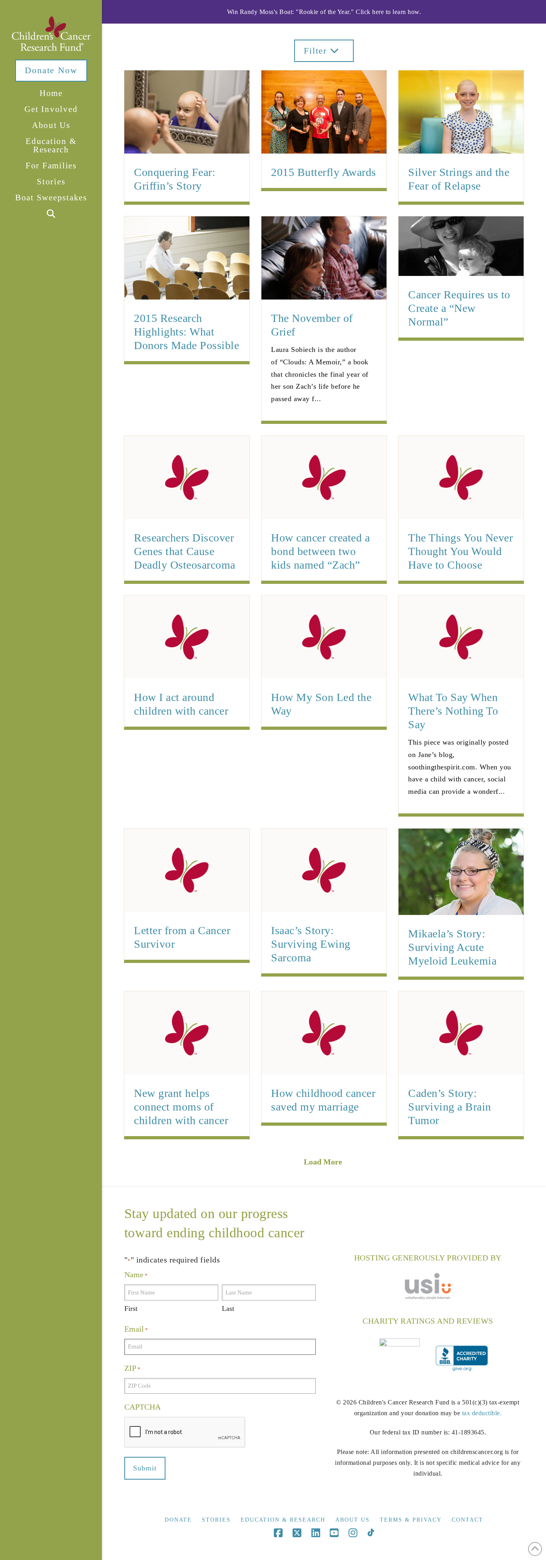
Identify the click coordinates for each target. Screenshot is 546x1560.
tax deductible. (482, 1413)
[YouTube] (334, 1533)
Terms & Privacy (411, 1520)
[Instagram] (353, 1533)
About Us (352, 1520)
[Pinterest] (370, 1533)
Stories (216, 1520)
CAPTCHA (142, 1406)
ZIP (132, 1368)
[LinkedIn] (315, 1533)
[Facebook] (278, 1533)
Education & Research (283, 1520)
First (130, 1308)
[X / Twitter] (297, 1533)
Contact (467, 1520)
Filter (317, 51)
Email (136, 1328)
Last (228, 1308)
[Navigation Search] (51, 214)
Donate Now (51, 70)
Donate (178, 1520)
